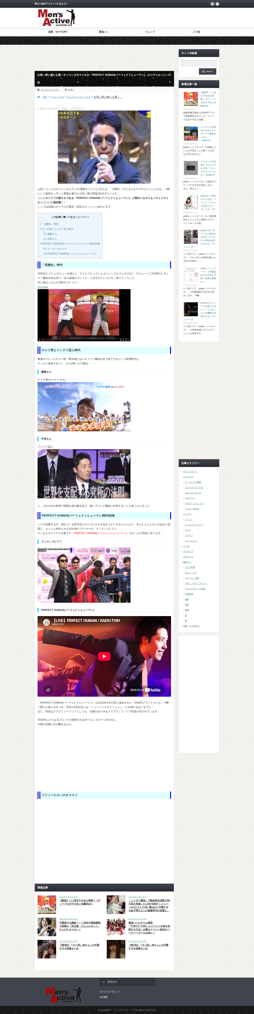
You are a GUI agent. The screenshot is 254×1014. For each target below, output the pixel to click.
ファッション (191, 541)
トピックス (57, 96)
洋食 (187, 604)
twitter (217, 4)
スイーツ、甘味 (192, 578)
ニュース (187, 514)
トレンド (150, 31)
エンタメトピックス (50, 90)
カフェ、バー (191, 573)
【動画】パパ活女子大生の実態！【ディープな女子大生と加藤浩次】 (208, 99)
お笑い (71, 90)
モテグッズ (188, 557)
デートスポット (190, 471)
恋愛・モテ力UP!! (57, 31)
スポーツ (189, 535)
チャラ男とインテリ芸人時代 (56, 229)
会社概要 (103, 997)
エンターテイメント (194, 525)
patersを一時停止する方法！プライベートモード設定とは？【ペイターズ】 (208, 203)
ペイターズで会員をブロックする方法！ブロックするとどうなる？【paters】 (208, 168)
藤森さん (50, 233)
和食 (187, 599)
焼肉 (187, 610)
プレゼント (188, 551)
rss (212, 4)
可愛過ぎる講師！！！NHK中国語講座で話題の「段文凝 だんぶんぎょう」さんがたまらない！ (80, 926)
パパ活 (196, 31)
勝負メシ (104, 31)
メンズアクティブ (123, 1009)
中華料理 (189, 594)
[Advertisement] (175, 17)
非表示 (84, 217)
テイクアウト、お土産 (195, 588)
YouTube (43, 286)
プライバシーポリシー (109, 991)
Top (44, 96)
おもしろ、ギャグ (193, 493)
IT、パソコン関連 (193, 482)
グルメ (188, 530)
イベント (189, 519)
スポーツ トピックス (194, 503)
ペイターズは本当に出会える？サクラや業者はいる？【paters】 (208, 134)
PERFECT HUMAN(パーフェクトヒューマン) (69, 253)
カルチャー (190, 498)
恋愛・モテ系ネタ (191, 626)
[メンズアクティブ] (56, 25)
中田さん (50, 238)
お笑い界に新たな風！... (107, 96)
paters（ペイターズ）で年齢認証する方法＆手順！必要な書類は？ (208, 275)
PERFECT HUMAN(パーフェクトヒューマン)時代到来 (70, 243)
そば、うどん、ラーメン (196, 583)
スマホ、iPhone (192, 509)
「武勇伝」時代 (49, 224)
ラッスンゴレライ (55, 248)
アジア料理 (190, 567)
